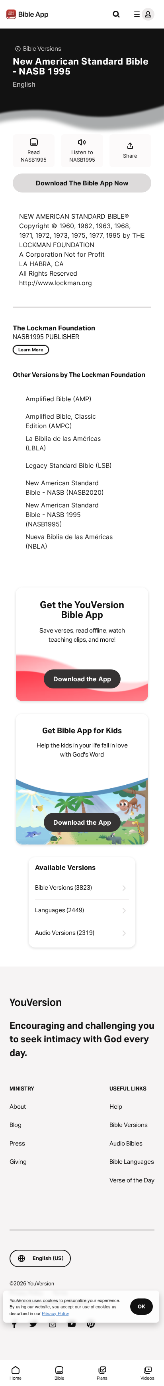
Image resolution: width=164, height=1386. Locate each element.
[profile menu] (142, 14)
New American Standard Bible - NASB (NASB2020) (64, 487)
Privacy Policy (55, 1313)
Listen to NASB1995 (82, 156)
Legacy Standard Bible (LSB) (68, 465)
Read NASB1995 (34, 156)
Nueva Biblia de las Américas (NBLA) (69, 541)
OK (141, 1306)
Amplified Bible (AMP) (58, 399)
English (24, 84)
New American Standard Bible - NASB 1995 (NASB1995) (62, 514)
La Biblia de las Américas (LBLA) (63, 443)
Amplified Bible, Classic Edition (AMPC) (60, 421)
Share (130, 156)
